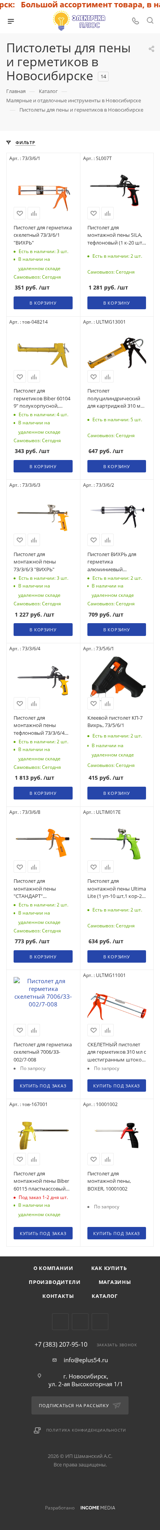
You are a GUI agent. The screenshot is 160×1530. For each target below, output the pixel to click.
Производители (54, 1281)
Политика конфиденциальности (86, 1430)
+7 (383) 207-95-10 (61, 1344)
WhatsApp (100, 1321)
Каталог (105, 1295)
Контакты (58, 1295)
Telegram (60, 1321)
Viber (80, 1321)
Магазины (115, 1281)
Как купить (109, 1268)
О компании (53, 1268)
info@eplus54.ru (86, 1360)
